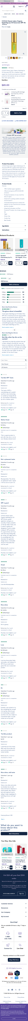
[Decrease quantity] (3, 113)
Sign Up (21, 893)
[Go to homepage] (14, 6)
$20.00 (5, 85)
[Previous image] (6, 58)
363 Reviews (23, 253)
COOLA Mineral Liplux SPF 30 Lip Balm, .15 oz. (21, 861)
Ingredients (5, 226)
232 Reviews (8, 253)
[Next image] (22, 58)
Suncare (5, 16)
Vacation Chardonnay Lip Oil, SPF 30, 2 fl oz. (6, 256)
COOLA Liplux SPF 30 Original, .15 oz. (21, 256)
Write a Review (14, 284)
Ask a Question (14, 833)
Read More (5, 80)
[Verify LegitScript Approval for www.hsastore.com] (17, 973)
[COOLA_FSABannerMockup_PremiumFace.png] (14, 131)
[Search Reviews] (25, 360)
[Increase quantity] (8, 113)
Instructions (5, 230)
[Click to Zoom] (23, 54)
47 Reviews (10, 857)
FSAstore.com (7, 1)
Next (2, 819)
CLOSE (14, 1018)
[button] (6, 244)
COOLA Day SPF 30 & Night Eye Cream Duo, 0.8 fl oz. (18, 92)
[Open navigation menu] (2, 6)
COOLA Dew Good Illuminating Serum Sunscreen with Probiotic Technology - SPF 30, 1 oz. (18, 100)
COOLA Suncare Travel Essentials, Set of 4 (7, 861)
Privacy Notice (5, 1008)
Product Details (7, 184)
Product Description (8, 164)
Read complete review (7, 327)
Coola (8, 26)
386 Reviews (11, 67)
